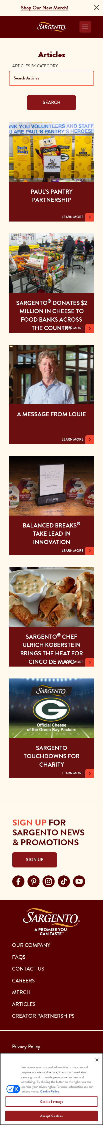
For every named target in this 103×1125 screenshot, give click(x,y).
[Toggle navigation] (85, 27)
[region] (51, 1089)
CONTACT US (28, 969)
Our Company (31, 945)
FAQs (19, 957)
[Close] (96, 7)
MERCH (21, 992)
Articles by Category (35, 66)
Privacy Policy (26, 1046)
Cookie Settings (51, 1101)
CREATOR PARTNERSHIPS (43, 1016)
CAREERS (23, 980)
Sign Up (34, 860)
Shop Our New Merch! (44, 7)
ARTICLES (24, 1004)
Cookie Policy (49, 1091)
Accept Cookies (51, 1115)
